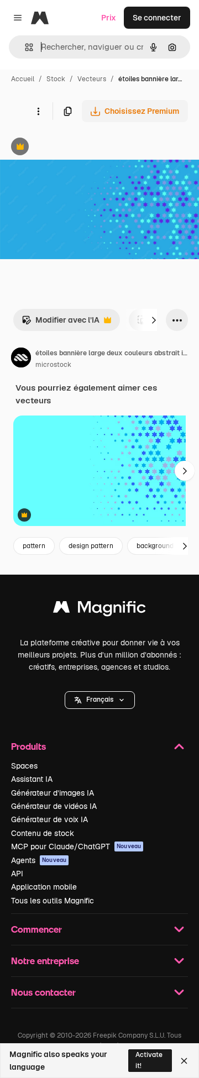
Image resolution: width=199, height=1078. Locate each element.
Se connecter (157, 18)
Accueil (22, 79)
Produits (28, 746)
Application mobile (44, 887)
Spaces (24, 766)
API (17, 874)
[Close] (184, 1061)
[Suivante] (154, 320)
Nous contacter (43, 992)
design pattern (91, 545)
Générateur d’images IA (52, 793)
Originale (73, 148)
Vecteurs (91, 79)
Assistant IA (32, 779)
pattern (34, 545)
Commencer (36, 929)
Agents (38, 860)
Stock (55, 79)
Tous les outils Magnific (52, 901)
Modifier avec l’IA (61, 323)
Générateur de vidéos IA (54, 806)
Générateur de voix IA (49, 819)
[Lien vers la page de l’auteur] (21, 359)
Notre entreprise (45, 960)
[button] (100, 700)
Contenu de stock (42, 833)
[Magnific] (99, 609)
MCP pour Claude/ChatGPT (76, 846)
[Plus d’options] (38, 111)
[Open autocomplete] (24, 47)
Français (99, 699)
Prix (108, 18)
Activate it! (149, 1060)
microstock (53, 364)
